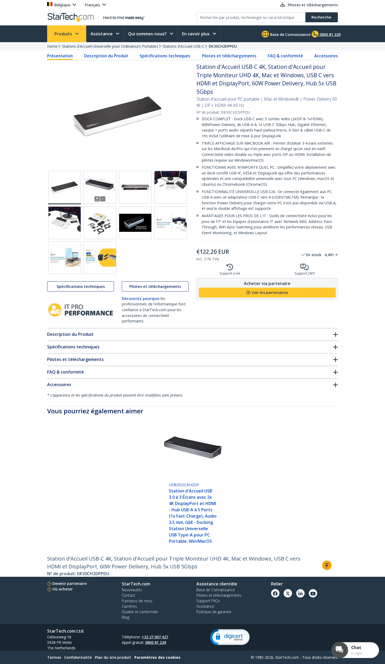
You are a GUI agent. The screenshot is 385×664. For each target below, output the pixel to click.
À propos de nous (137, 600)
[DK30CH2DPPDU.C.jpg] (135, 187)
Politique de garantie (213, 611)
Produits (63, 34)
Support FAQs (208, 600)
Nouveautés (132, 589)
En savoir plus (196, 34)
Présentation (60, 56)
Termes (54, 657)
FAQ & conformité (285, 56)
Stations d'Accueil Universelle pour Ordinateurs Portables (110, 46)
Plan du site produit (113, 657)
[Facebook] (275, 593)
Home (52, 46)
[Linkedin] (300, 593)
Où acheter (62, 588)
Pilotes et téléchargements (229, 56)
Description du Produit (106, 56)
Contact (128, 595)
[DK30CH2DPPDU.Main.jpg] (64, 187)
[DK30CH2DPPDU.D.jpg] (170, 187)
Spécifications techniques (165, 56)
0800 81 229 (155, 642)
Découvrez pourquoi (141, 298)
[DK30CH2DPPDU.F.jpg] (100, 222)
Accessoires (326, 56)
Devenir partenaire (69, 583)
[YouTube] (313, 593)
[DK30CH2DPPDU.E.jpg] (64, 222)
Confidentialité (78, 657)
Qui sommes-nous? (148, 34)
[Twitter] (288, 593)
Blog (125, 617)
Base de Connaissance (289, 34)
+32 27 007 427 (155, 636)
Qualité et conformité (140, 611)
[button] (230, 637)
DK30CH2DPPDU (223, 46)
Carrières (129, 606)
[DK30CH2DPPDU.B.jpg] (100, 187)
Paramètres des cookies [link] (157, 657)
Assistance (102, 34)
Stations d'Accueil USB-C (183, 46)
